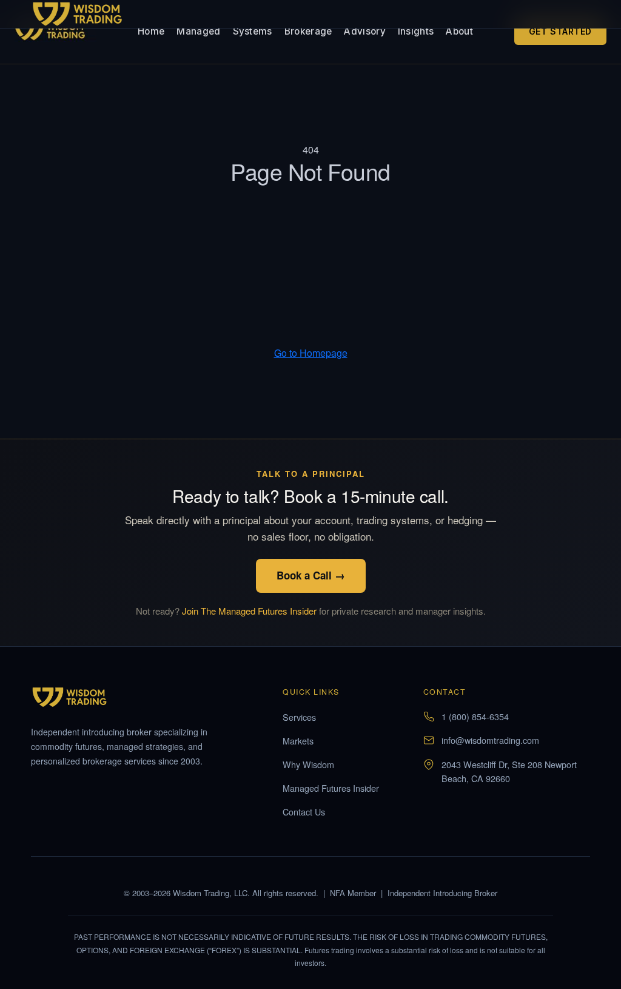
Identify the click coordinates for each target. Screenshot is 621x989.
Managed (198, 31)
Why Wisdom (308, 764)
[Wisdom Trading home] (55, 31)
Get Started (560, 31)
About (459, 31)
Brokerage (308, 31)
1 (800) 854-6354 (475, 716)
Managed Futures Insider (331, 787)
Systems (252, 31)
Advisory (364, 31)
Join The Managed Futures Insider (249, 610)
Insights (416, 31)
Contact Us (304, 811)
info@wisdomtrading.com (490, 740)
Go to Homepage (310, 353)
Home (151, 31)
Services (299, 717)
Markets (298, 740)
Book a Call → (311, 575)
